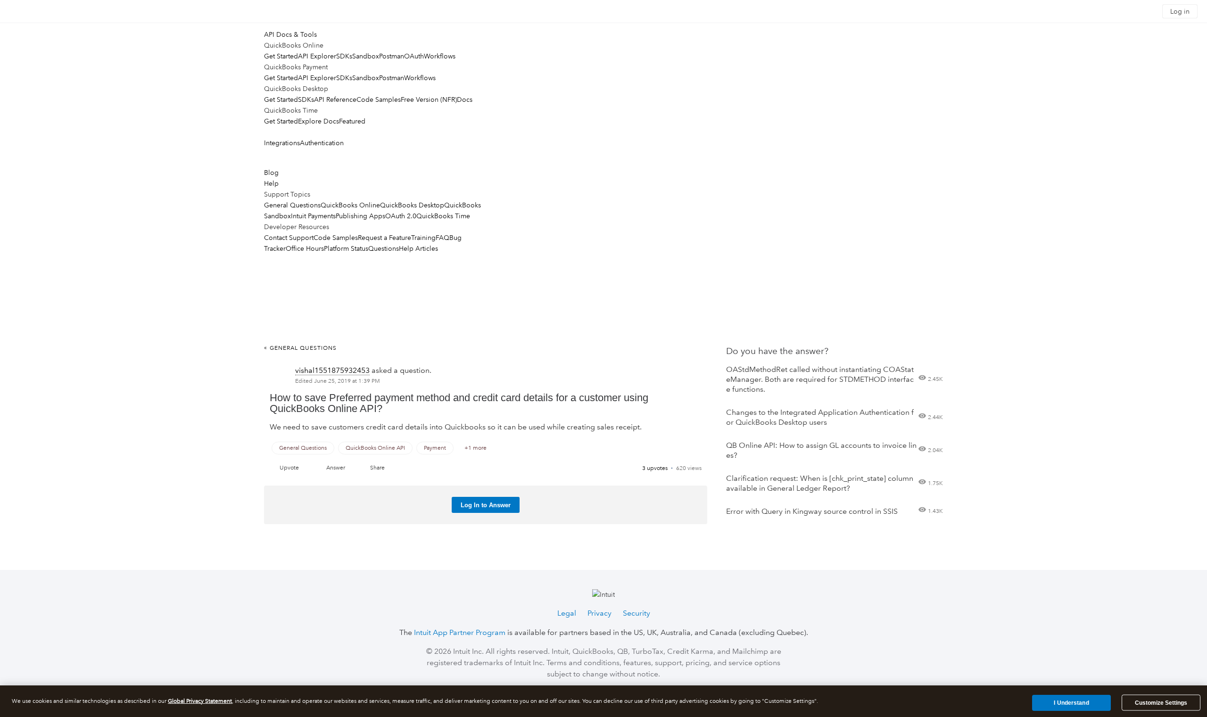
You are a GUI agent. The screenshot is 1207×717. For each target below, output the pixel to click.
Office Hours (305, 248)
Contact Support (289, 237)
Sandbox (365, 56)
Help (271, 183)
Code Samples (378, 99)
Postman (391, 56)
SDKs (344, 56)
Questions (383, 248)
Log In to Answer (486, 505)
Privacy (599, 613)
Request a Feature (384, 237)
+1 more (475, 448)
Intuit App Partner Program (459, 632)
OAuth (414, 56)
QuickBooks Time (443, 216)
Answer (335, 467)
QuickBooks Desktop (412, 205)
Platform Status (346, 248)
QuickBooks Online (350, 205)
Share (377, 467)
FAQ (442, 237)
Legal (566, 613)
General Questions (292, 205)
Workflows (439, 56)
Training (423, 237)
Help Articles (418, 248)
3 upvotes (655, 468)
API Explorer (317, 56)
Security (636, 613)
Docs (464, 99)
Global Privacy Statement (200, 701)
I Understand (1071, 702)
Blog (271, 172)
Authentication (322, 143)
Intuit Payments (313, 216)
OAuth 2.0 (400, 216)
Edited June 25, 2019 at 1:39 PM (337, 381)
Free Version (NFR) (429, 99)
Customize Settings (1161, 703)
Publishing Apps (360, 216)
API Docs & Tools (290, 34)
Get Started (281, 56)
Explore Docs (318, 121)
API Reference (335, 99)
